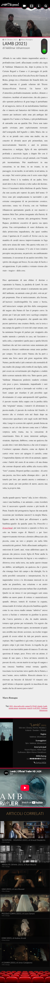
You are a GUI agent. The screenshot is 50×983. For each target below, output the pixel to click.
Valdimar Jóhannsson (43, 709)
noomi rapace (13, 708)
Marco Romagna (27, 40)
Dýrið (34, 706)
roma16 (29, 708)
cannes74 (28, 706)
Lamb (45, 706)
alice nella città (19, 706)
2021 (11, 706)
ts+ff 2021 (36, 708)
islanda (39, 706)
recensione (22, 708)
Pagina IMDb (40, 763)
